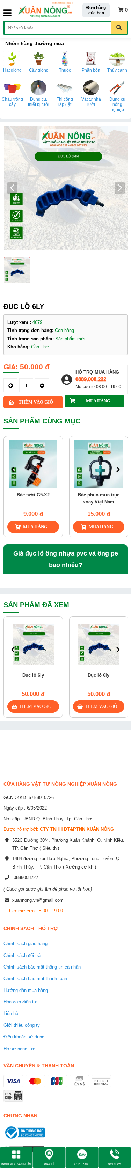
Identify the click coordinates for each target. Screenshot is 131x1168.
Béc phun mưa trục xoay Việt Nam (98, 498)
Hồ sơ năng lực (19, 1048)
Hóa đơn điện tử (20, 1001)
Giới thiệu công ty (21, 1025)
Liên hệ (10, 1013)
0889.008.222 (90, 379)
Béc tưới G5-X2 (33, 495)
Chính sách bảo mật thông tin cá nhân (42, 967)
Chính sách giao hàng (25, 943)
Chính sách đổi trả (22, 955)
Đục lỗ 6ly (33, 675)
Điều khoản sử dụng (23, 1036)
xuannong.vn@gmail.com (38, 900)
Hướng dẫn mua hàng (25, 990)
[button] (119, 188)
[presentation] (13, 469)
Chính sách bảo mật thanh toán (35, 978)
